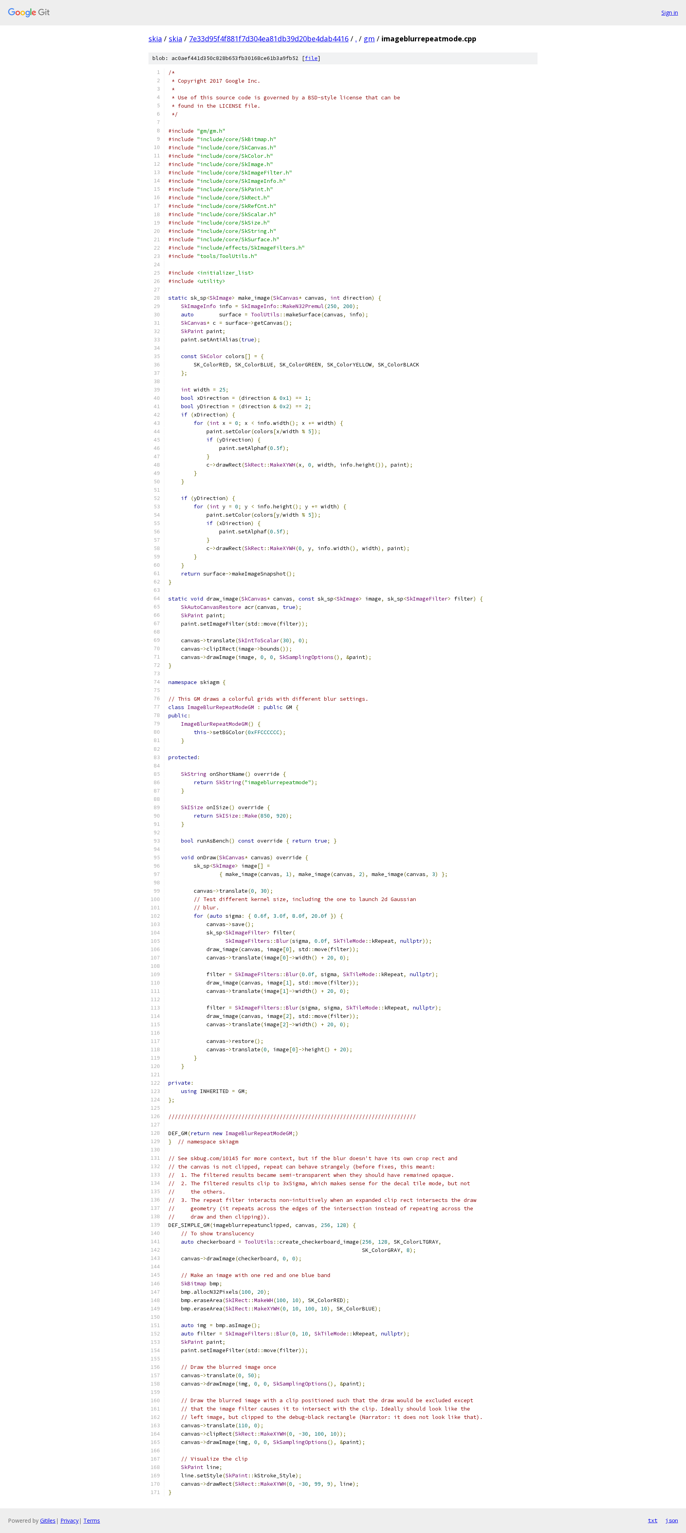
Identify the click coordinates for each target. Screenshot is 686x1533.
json (671, 1520)
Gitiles (48, 1520)
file (311, 58)
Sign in (669, 12)
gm (369, 38)
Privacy (69, 1520)
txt (652, 1520)
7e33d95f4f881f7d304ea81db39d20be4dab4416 (269, 38)
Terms (91, 1520)
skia (155, 38)
